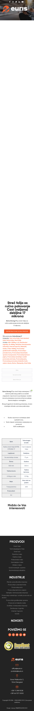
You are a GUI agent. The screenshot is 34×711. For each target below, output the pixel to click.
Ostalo (5, 348)
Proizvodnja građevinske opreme (17, 600)
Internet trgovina (14, 346)
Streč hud (17, 551)
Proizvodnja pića (21, 359)
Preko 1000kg (12, 348)
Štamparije (20, 363)
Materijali (23, 346)
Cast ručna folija (14, 338)
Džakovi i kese (17, 565)
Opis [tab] (17, 370)
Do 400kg (12, 344)
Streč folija (18, 340)
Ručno (14, 363)
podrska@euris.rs (17, 671)
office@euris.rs (17, 668)
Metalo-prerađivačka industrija (17, 582)
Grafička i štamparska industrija (17, 606)
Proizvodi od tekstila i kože (17, 603)
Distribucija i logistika (17, 608)
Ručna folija (10, 340)
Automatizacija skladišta (17, 570)
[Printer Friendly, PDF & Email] (31, 391)
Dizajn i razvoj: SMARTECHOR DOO (17, 708)
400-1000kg (12, 342)
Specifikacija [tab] (17, 379)
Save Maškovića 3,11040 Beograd (17, 680)
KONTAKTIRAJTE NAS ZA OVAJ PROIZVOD (17, 331)
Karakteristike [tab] (17, 375)
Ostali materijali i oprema (17, 568)
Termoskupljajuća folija (17, 549)
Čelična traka (17, 557)
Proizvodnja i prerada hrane (17, 585)
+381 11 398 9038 (17, 690)
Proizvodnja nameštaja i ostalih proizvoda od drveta (16, 596)
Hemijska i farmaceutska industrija (17, 593)
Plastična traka (17, 554)
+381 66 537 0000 (17, 693)
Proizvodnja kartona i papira (17, 590)
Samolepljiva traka (17, 562)
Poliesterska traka (17, 559)
